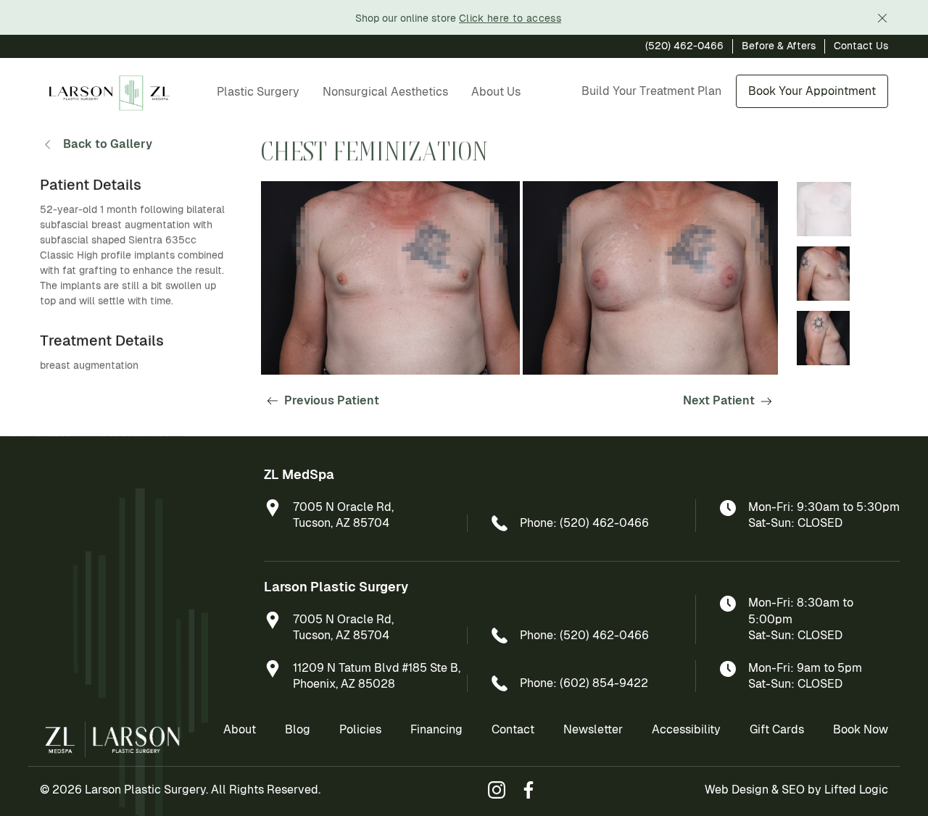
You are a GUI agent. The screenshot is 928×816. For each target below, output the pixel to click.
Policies (360, 729)
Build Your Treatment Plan (651, 91)
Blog (297, 729)
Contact (513, 729)
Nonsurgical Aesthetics (385, 92)
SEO (793, 789)
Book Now (860, 729)
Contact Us (861, 45)
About (239, 729)
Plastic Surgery (258, 92)
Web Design (736, 789)
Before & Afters (779, 45)
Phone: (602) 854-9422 (584, 683)
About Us (496, 92)
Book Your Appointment (812, 91)
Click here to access (510, 18)
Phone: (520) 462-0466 (584, 523)
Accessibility (686, 729)
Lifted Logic (856, 789)
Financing (436, 729)
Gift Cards (777, 729)
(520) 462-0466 (684, 45)
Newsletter (593, 729)
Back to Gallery (107, 144)
